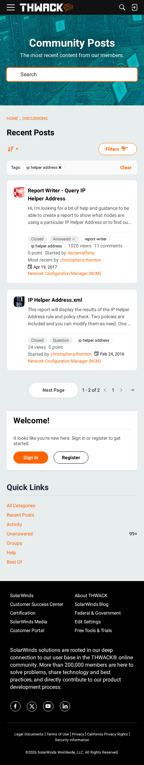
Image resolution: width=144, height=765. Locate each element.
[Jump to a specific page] (132, 390)
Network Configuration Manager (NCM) (64, 273)
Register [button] (71, 457)
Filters (112, 149)
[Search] (122, 7)
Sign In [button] (30, 457)
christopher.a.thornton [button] (80, 259)
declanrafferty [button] (81, 252)
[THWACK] (46, 7)
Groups (14, 543)
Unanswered (72, 533)
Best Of (14, 562)
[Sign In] (134, 7)
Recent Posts (20, 515)
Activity (14, 524)
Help (11, 552)
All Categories (21, 505)
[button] (19, 192)
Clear (126, 167)
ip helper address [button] (46, 246)
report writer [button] (95, 239)
